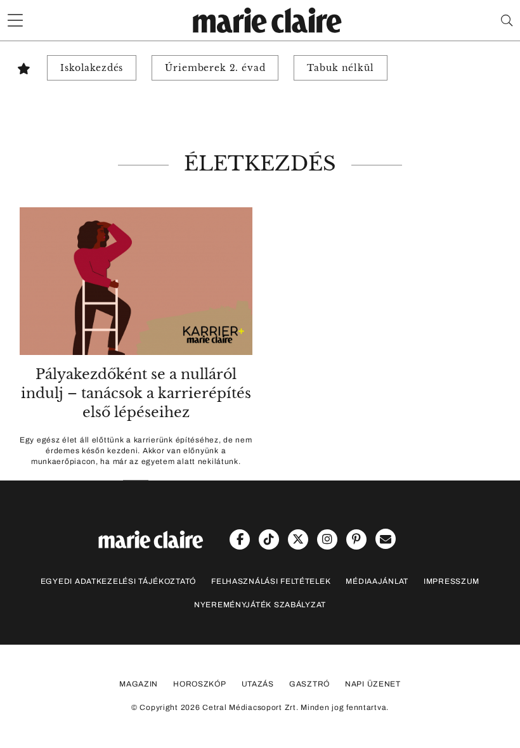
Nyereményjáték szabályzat (260, 604)
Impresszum (451, 581)
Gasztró (309, 684)
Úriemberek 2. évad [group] (215, 68)
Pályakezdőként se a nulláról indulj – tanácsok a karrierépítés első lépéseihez (136, 393)
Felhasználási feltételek (270, 581)
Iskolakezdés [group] (91, 68)
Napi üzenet (373, 684)
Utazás (258, 684)
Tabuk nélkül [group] (340, 68)
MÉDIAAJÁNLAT (377, 581)
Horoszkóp (199, 684)
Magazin (138, 684)
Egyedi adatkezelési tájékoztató (118, 581)
